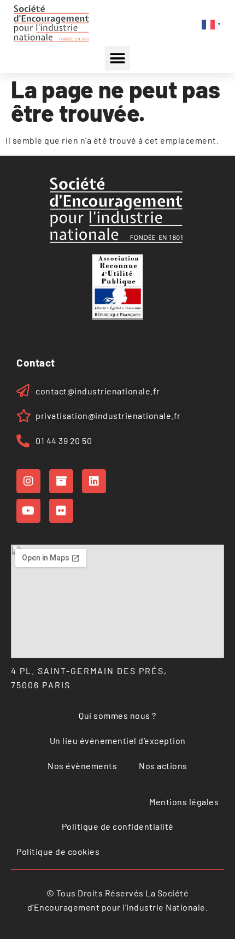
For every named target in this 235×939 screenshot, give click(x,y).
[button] (117, 58)
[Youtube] (28, 511)
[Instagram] (28, 481)
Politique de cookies (57, 851)
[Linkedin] (94, 481)
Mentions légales (184, 801)
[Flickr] (61, 511)
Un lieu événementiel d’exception (118, 740)
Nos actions (163, 765)
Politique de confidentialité (118, 826)
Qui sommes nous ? (117, 715)
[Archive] (61, 481)
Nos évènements (82, 765)
